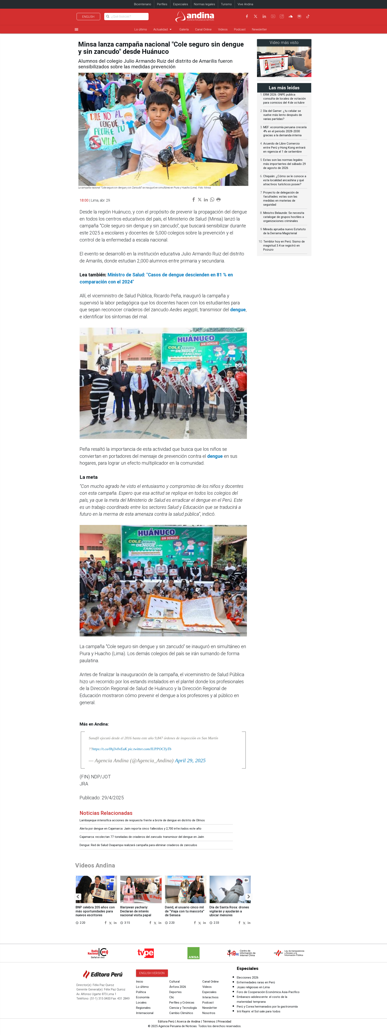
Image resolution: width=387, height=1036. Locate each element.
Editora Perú (166, 1021)
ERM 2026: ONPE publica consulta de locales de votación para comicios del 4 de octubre (284, 98)
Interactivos (210, 997)
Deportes (175, 992)
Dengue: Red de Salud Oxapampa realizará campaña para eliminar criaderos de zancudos (138, 845)
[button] (77, 896)
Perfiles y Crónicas (181, 1002)
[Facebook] (247, 16)
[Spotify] (299, 16)
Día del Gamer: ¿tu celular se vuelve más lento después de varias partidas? (282, 115)
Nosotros (208, 1013)
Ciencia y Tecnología (183, 1008)
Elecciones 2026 (247, 977)
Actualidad (163, 29)
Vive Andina (245, 4)
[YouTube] (273, 16)
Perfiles (162, 4)
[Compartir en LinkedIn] (115, 922)
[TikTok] (308, 16)
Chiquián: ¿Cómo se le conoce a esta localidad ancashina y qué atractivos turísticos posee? (284, 180)
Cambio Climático (181, 1013)
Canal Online (203, 29)
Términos (209, 1021)
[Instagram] (282, 16)
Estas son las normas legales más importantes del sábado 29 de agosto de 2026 (284, 164)
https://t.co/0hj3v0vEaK (109, 749)
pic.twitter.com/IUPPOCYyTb (149, 749)
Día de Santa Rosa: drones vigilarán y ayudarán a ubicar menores (229, 911)
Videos (223, 29)
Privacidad (224, 1021)
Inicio (139, 981)
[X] (256, 16)
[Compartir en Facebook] (106, 922)
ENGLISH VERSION (152, 973)
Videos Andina (95, 865)
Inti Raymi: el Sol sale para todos (258, 1011)
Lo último (140, 29)
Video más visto (284, 42)
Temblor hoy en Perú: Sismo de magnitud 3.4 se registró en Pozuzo (284, 245)
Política (141, 992)
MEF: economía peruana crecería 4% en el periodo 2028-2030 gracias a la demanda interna (285, 131)
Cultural (174, 981)
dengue (238, 309)
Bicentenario (142, 4)
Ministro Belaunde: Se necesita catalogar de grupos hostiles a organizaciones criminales (283, 217)
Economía (142, 997)
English (88, 16)
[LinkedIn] (264, 16)
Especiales (180, 4)
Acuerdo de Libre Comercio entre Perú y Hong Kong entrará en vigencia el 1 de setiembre (284, 147)
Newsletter (259, 29)
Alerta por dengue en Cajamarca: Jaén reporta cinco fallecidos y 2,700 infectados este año (140, 828)
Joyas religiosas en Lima (253, 987)
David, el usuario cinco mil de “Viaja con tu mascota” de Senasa (184, 911)
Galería (184, 29)
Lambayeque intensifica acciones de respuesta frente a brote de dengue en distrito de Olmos (142, 820)
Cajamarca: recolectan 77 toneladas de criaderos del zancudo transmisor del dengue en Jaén (142, 837)
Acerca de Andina (188, 1021)
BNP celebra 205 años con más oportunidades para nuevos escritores (95, 911)
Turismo (226, 4)
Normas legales (204, 4)
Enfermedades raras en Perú (256, 982)
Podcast (240, 29)
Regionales (143, 1008)
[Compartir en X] (111, 922)
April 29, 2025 (190, 760)
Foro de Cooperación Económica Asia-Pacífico (268, 992)
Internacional (144, 1013)
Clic (171, 997)
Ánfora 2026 (177, 987)
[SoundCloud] (291, 16)
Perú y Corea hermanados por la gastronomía (267, 1006)
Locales (141, 1002)
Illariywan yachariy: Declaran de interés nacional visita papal (135, 911)
